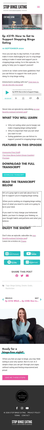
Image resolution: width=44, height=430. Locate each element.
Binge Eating (15, 285)
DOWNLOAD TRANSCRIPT (14, 175)
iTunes (23, 241)
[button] (16, 275)
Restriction (10, 288)
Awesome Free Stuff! (11, 152)
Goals (30, 285)
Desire (24, 285)
